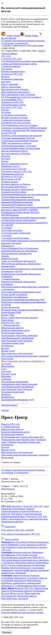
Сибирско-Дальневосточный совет (17, 341)
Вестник (5, 348)
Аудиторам (6, 228)
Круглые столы (8, 374)
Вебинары (6, 376)
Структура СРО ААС (11, 58)
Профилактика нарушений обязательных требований (25, 571)
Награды (5, 76)
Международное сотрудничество (17, 353)
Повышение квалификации (14, 297)
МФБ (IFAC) (17, 99)
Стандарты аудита (10, 238)
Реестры (5, 110)
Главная (5, 410)
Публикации (7, 345)
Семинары (6, 379)
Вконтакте (10, 526)
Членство (5, 156)
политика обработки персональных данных (22, 612)
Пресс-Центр (7, 320)
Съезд (4, 61)
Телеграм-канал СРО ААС (27, 534)
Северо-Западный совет (32, 437)
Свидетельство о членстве (13, 169)
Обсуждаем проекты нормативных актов (21, 292)
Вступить (5, 158)
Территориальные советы (24, 64)
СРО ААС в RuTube (24, 530)
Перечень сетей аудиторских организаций (21, 135)
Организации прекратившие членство (19, 140)
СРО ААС (6, 56)
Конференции (8, 397)
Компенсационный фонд (13, 71)
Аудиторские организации (14, 115)
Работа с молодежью (11, 87)
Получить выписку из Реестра (15, 153)
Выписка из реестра (36, 544)
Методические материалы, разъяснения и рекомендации (21, 581)
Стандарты (6, 235)
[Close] (2, 3)
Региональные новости (12, 333)
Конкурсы (6, 394)
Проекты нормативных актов (15, 330)
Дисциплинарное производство (16, 253)
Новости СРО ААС (10, 322)
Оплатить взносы (9, 181)
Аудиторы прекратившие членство (18, 138)
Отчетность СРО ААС (12, 74)
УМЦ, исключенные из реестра (16, 143)
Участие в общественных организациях (26, 565)
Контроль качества (22, 552)
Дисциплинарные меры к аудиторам (18, 146)
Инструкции (39, 585)
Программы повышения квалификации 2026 (22, 299)
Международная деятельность (15, 92)
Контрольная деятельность (14, 187)
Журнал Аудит (8, 351)
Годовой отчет (8, 192)
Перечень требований (10, 216)
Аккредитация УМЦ (11, 312)
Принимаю (6, 632)
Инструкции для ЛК (11, 179)
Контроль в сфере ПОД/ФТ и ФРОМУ (19, 210)
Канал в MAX (12, 539)
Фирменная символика (12, 79)
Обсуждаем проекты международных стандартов (25, 356)
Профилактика (19, 217)
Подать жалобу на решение (14, 294)
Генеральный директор (28, 61)
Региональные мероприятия (14, 381)
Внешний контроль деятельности (17, 189)
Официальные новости (12, 328)
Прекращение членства (12, 174)
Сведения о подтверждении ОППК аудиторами (24, 128)
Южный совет (28, 439)
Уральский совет (14, 340)
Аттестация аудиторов (12, 230)
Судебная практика (10, 279)
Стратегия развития (10, 66)
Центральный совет (10, 335)
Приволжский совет (16, 338)
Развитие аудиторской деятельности (18, 281)
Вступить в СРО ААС (12, 107)
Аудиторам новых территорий (15, 233)
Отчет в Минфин (9, 248)
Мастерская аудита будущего (15, 89)
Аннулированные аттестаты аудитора (19, 125)
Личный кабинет (9, 53)
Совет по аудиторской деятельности (18, 261)
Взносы (4, 161)
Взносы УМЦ (7, 315)
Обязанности (7, 246)
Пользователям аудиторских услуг (17, 399)
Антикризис (7, 284)
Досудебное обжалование (13, 193)
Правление (12, 61)
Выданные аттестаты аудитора (16, 122)
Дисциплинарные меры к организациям (20, 148)
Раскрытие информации (25, 251)
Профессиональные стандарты (24, 240)
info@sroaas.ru (8, 489)
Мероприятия (7, 366)
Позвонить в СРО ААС (12, 102)
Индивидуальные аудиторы (14, 117)
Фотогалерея (7, 358)
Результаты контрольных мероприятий (30, 207)
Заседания (6, 371)
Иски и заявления (9, 84)
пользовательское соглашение (15, 627)
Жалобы (5, 256)
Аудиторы (6, 112)
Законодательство (9, 258)
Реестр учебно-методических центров (19, 317)
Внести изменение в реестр (14, 163)
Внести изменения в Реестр (14, 151)
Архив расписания (10, 307)
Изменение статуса (10, 166)
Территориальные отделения (15, 511)
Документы (6, 69)
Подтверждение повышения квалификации (22, 310)
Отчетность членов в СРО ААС (16, 171)
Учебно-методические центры (15, 120)
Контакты (6, 81)
